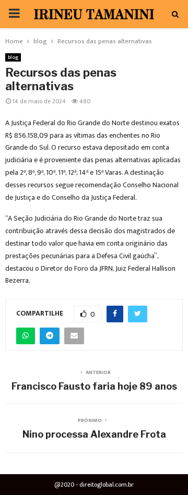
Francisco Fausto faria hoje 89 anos (94, 386)
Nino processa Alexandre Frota (94, 434)
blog (13, 57)
